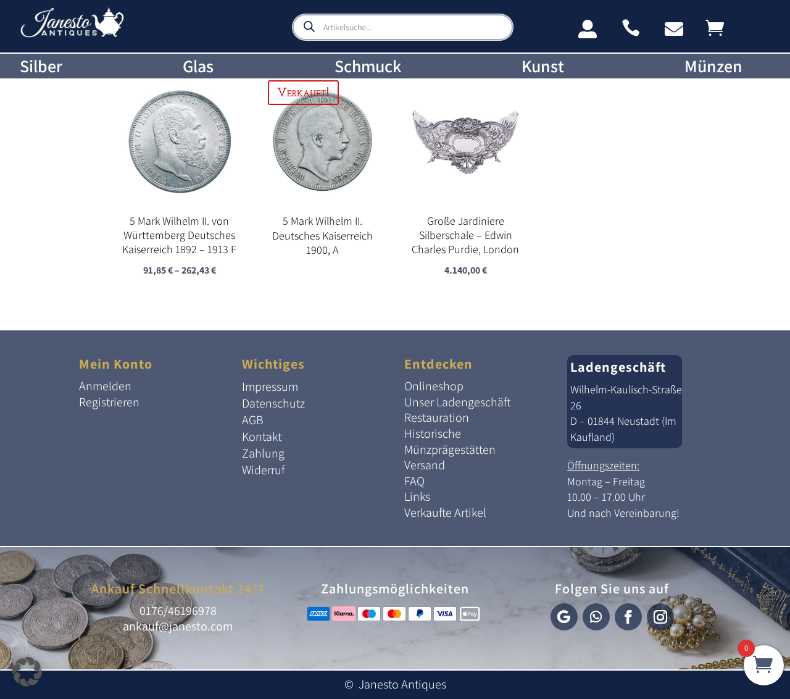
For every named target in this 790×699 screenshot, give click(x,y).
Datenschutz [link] (273, 403)
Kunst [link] (543, 66)
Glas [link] (198, 66)
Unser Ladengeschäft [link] (457, 402)
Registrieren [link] (109, 402)
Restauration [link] (436, 417)
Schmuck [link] (368, 66)
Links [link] (417, 496)
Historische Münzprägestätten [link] (450, 441)
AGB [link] (253, 420)
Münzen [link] (713, 66)
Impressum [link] (270, 387)
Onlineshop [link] (434, 386)
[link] (72, 34)
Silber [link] (41, 66)
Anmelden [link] (105, 386)
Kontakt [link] (261, 437)
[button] (564, 616)
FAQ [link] (414, 481)
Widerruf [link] (263, 470)
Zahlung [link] (263, 453)
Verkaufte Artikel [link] (445, 512)
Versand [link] (424, 465)
